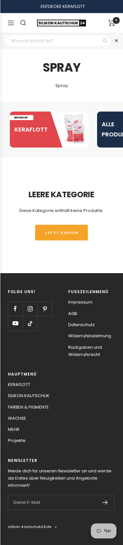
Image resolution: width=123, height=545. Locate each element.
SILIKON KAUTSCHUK (29, 396)
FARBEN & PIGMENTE (28, 407)
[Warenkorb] (111, 23)
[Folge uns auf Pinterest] (44, 308)
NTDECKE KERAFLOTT (63, 6)
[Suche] (23, 23)
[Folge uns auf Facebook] (15, 308)
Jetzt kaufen (61, 232)
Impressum (80, 302)
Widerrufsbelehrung (89, 336)
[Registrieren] (105, 502)
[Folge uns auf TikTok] (30, 323)
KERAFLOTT (19, 384)
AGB (72, 313)
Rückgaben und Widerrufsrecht (85, 351)
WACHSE (17, 418)
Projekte (17, 440)
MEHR (13, 429)
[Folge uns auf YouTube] (15, 323)
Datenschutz (81, 325)
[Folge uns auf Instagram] (30, 308)
